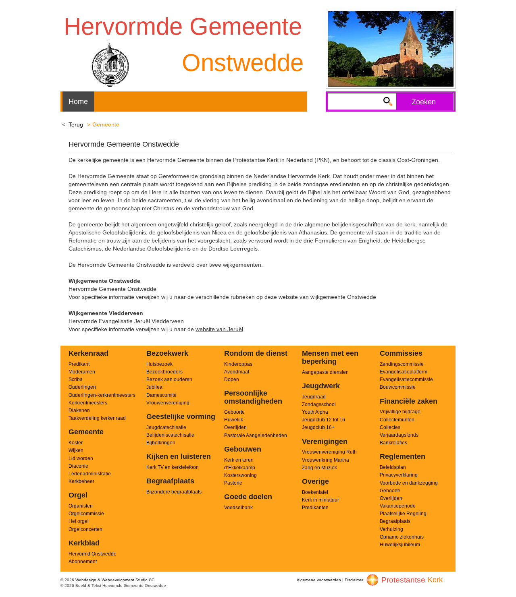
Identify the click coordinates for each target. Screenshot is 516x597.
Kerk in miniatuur (320, 500)
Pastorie (233, 483)
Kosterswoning (240, 475)
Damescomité (161, 395)
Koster (76, 443)
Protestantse (403, 580)
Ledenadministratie (90, 474)
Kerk (435, 580)
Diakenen (79, 410)
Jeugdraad (314, 397)
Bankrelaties (393, 443)
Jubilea (154, 387)
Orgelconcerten (85, 529)
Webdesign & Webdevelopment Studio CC (114, 580)
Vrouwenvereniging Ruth (329, 452)
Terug (76, 124)
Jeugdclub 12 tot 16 (323, 420)
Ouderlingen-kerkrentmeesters (102, 395)
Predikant (79, 364)
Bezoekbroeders (164, 372)
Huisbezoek (159, 364)
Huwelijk (233, 420)
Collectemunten (397, 420)
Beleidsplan (393, 467)
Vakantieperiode (398, 506)
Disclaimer (354, 580)
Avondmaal (236, 372)
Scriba (76, 379)
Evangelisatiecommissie (406, 379)
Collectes (390, 427)
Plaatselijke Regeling (403, 513)
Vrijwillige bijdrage (400, 412)
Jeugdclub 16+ (318, 427)
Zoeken (424, 102)
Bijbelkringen (160, 443)
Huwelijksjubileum (400, 544)
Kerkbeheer (81, 481)
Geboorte (234, 412)
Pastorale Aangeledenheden (255, 435)
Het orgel (79, 521)
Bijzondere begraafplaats (174, 492)
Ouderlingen (82, 387)
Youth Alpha (315, 412)
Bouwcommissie (398, 387)
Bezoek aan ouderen (169, 379)
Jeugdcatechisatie (166, 427)
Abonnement (83, 561)
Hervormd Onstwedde (93, 554)
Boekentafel (315, 492)
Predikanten (315, 507)
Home (78, 101)
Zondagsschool (319, 404)
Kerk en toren (239, 460)
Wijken (76, 450)
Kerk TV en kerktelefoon (172, 467)
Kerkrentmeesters (88, 403)
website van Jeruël (219, 329)
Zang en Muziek (319, 468)
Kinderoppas (238, 364)
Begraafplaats (395, 521)
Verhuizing (391, 529)
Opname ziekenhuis (402, 537)
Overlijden (235, 427)
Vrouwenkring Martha (325, 460)
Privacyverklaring (399, 475)
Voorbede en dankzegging (409, 483)
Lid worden (81, 458)
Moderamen (82, 372)
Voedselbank (238, 507)
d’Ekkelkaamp (239, 468)
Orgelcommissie (86, 513)
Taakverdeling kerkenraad (97, 418)
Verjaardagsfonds (399, 435)
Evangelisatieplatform (403, 372)
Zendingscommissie (402, 364)
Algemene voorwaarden (319, 580)
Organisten (81, 506)
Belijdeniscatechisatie (170, 435)
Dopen (231, 379)
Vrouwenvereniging (167, 403)
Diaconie (78, 466)
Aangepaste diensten (325, 372)
